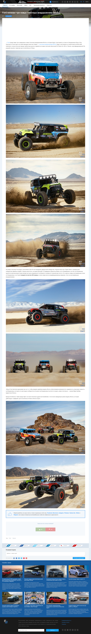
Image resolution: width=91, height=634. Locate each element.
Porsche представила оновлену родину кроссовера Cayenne (10, 606)
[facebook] (62, 2)
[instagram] (65, 2)
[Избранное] (83, 2)
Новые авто (49, 5)
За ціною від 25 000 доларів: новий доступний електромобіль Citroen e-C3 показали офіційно (12, 580)
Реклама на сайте (65, 622)
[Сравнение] (81, 2)
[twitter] (67, 2)
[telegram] (72, 2)
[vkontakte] (77, 2)
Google (26, 558)
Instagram (61, 513)
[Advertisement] (45, 31)
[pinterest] (70, 2)
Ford (8, 42)
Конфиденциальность (66, 620)
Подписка (52, 630)
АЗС (30, 5)
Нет (51, 529)
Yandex (24, 558)
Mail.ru (19, 558)
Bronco (14, 538)
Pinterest (66, 513)
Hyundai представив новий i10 (77, 579)
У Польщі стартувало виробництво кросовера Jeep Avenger (33, 606)
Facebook (49, 513)
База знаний (19, 5)
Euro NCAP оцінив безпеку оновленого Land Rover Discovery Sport (55, 606)
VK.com (14, 558)
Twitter (77, 513)
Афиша (25, 5)
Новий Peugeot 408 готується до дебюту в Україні (77, 606)
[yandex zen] (75, 2)
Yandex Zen (72, 513)
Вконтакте (55, 513)
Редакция (64, 624)
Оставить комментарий (79, 558)
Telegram (15, 514)
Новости (5, 5)
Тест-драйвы (12, 5)
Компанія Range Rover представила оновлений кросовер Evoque (55, 580)
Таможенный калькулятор (39, 5)
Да (41, 529)
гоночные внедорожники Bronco (48, 44)
